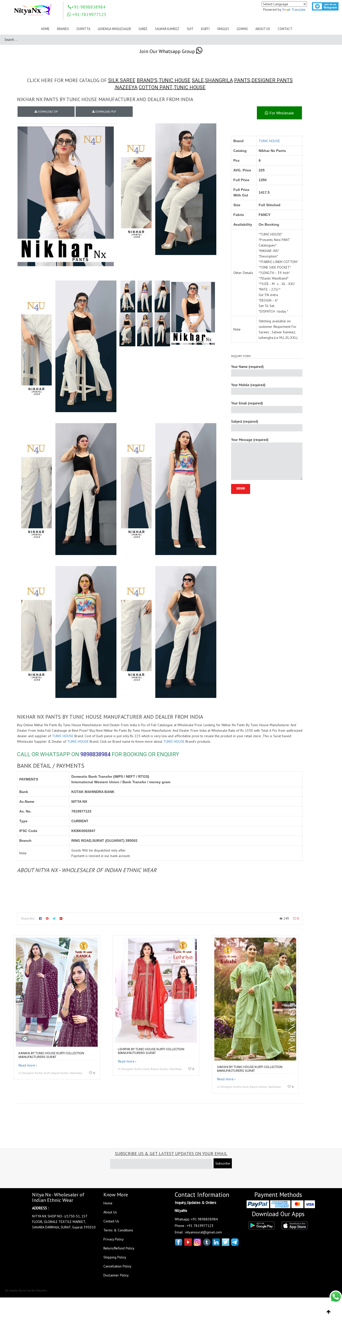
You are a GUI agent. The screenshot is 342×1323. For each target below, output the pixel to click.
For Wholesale (281, 112)
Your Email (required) (247, 403)
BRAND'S (147, 80)
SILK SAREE (121, 80)
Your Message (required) (249, 439)
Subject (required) (244, 421)
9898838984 (95, 754)
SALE (198, 80)
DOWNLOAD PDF (105, 111)
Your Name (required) (247, 366)
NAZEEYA (126, 87)
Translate (298, 9)
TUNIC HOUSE (175, 80)
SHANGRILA (219, 80)
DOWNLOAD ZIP (47, 111)
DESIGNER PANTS (272, 80)
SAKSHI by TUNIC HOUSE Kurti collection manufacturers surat (249, 1069)
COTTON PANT (156, 87)
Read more (27, 1065)
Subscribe (222, 1163)
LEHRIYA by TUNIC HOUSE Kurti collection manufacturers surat (151, 1051)
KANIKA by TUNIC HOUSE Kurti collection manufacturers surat (51, 1055)
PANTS (242, 80)
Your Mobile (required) (248, 385)
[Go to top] (328, 1312)
